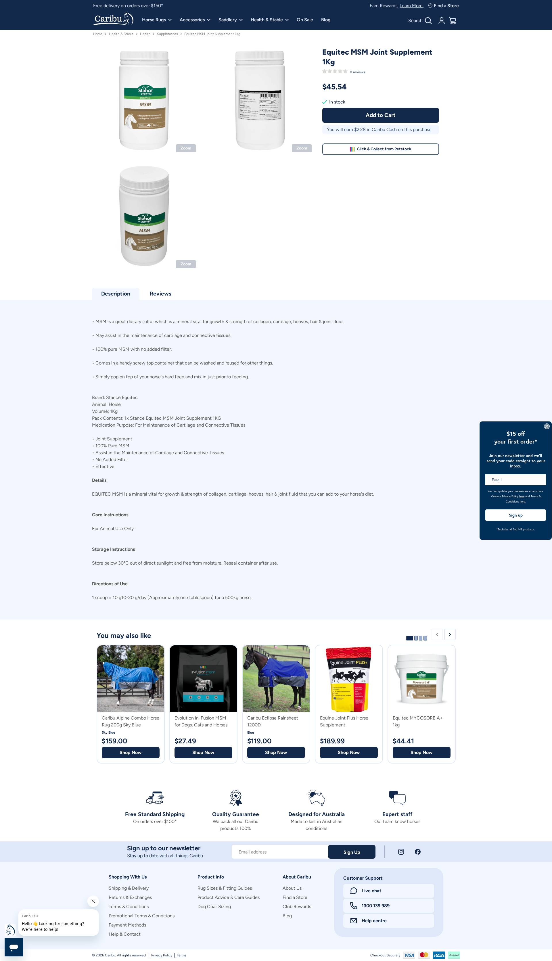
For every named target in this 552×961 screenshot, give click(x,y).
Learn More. (411, 5)
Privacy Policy (161, 955)
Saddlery (227, 19)
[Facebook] (418, 851)
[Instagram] (401, 851)
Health (145, 34)
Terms (181, 955)
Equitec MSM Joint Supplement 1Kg (212, 34)
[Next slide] (450, 634)
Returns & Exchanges (130, 897)
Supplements (167, 34)
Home (98, 34)
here (521, 496)
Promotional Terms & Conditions (142, 915)
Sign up (516, 515)
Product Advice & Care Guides (229, 897)
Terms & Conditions (129, 906)
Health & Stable (267, 19)
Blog (326, 19)
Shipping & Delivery (129, 888)
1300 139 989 (376, 905)
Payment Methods (127, 925)
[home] (113, 18)
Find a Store (446, 5)
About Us (292, 888)
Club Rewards (297, 906)
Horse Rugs (154, 19)
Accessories (192, 19)
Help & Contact (125, 934)
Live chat (371, 890)
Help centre (374, 920)
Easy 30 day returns (113, 5)
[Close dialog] (547, 426)
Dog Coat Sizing (214, 906)
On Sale (305, 19)
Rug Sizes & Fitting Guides (225, 888)
